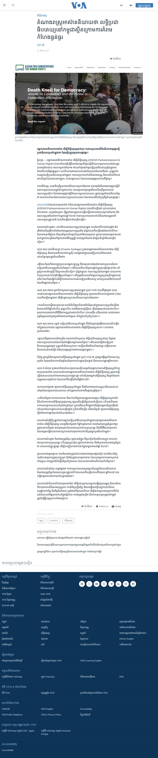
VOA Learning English (91, 660)
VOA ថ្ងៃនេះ (7, 594)
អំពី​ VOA (6, 693)
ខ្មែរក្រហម (84, 639)
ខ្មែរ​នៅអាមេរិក (7, 639)
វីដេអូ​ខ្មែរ (5, 582)
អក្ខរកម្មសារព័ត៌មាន (127, 621)
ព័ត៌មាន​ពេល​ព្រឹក (47, 582)
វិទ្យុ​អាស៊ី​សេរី (85, 714)
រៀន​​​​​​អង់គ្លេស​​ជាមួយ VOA (51, 660)
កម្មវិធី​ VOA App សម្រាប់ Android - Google (56, 732)
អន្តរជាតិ (5, 627)
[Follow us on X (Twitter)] (89, 584)
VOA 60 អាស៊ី (8, 605)
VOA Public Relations (12, 714)
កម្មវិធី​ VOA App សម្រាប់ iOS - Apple (18, 731)
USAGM (6, 709)
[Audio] (121, 5)
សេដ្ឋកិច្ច (44, 627)
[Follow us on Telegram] (111, 584)
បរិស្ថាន (83, 621)
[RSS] (118, 584)
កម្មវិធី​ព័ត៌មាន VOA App (12, 676)
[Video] (131, 5)
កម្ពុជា (4, 621)
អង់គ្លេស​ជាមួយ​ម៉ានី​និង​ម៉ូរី (12, 660)
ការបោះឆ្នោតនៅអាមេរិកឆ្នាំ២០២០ (132, 633)
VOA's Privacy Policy (51, 714)
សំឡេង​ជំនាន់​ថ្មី (46, 599)
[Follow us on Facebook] (82, 584)
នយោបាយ (45, 621)
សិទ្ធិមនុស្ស (45, 633)
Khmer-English (126, 639)
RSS (121, 676)
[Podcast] (126, 584)
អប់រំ (42, 644)
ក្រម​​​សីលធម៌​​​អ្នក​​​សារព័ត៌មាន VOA (94, 693)
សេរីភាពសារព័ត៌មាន (127, 627)
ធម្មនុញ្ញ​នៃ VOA (47, 693)
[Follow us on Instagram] (104, 584)
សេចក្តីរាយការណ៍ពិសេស (90, 644)
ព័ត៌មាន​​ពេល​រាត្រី (47, 588)
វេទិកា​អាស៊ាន (45, 605)
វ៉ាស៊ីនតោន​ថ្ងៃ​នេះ (8, 588)
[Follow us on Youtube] (97, 584)
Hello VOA (45, 594)
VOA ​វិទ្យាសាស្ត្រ (8, 599)
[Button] (115, 59)
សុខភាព (44, 639)
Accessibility (86, 709)
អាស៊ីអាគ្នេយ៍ (7, 644)
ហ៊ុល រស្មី (40, 45)
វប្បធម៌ (83, 633)
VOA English (47, 709)
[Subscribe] (133, 584)
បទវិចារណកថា (125, 644)
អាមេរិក (5, 633)
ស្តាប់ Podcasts (48, 676)
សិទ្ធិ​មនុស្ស (42, 15)
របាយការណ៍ (43, 204)
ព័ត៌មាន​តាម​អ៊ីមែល (87, 676)
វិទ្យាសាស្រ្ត (84, 627)
